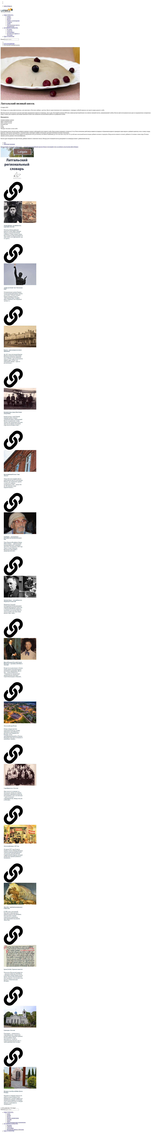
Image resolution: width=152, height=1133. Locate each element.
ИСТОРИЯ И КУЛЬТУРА (11, 28)
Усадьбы (9, 22)
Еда (5, 142)
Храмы (9, 18)
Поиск (2, 39)
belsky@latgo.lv (8, 6)
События (9, 31)
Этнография (10, 32)
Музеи (9, 19)
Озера (9, 16)
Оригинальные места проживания (13, 25)
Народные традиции (9, 144)
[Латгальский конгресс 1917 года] (20, 824)
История (9, 29)
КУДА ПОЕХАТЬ (8, 15)
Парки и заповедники (13, 21)
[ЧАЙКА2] (17, 178)
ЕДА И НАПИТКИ (9, 36)
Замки (9, 23)
